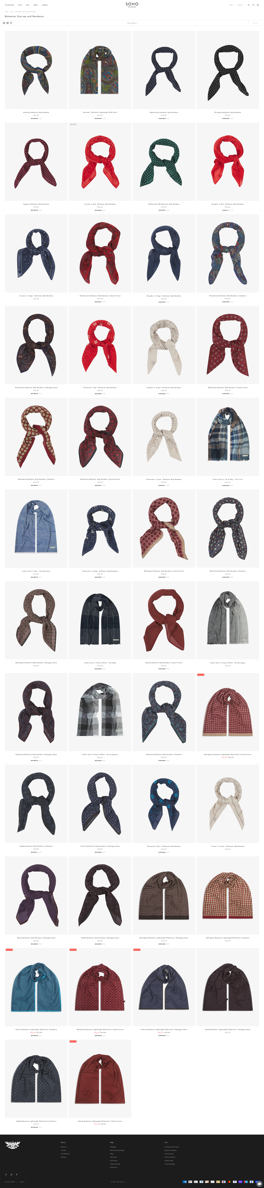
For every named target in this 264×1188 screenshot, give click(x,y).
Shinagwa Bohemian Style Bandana (227, 112)
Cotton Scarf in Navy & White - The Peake (100, 663)
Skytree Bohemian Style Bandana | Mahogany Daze (36, 938)
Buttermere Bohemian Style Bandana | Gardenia (164, 754)
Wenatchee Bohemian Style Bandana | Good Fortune (228, 388)
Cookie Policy (169, 1160)
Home (6, 11)
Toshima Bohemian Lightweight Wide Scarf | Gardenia (36, 1029)
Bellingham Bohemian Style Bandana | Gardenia (36, 479)
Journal (63, 1150)
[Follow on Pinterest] (17, 1175)
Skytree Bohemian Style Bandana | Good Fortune (164, 663)
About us (64, 1147)
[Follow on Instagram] (11, 1175)
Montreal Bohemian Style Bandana (36, 112)
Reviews (63, 1157)
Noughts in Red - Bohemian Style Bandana (228, 204)
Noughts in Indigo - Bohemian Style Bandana (164, 296)
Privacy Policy (169, 1154)
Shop (11, 11)
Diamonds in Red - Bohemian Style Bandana (100, 388)
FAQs (111, 1154)
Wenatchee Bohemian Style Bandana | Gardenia (228, 571)
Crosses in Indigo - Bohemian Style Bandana (36, 296)
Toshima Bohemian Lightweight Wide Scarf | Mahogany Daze (164, 1029)
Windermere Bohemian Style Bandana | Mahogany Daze (36, 388)
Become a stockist (171, 1150)
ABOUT (35, 5)
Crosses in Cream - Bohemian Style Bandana (228, 846)
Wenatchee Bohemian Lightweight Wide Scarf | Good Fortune (100, 1029)
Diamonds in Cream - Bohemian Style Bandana (164, 479)
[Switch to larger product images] (4, 23)
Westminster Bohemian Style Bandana (164, 112)
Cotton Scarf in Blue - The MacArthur (36, 571)
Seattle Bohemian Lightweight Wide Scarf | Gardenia (36, 1121)
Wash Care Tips (115, 1164)
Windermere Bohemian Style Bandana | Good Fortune (100, 296)
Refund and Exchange (117, 1150)
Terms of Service (170, 1157)
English (240, 5)
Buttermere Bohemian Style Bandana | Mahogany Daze (36, 754)
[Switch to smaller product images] (7, 23)
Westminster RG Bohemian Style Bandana (163, 204)
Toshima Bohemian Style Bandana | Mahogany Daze (100, 846)
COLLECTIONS (9, 5)
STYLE (20, 5)
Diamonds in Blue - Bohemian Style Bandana (164, 846)
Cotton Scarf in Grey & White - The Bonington (227, 663)
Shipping (113, 1147)
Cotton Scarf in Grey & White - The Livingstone (100, 754)
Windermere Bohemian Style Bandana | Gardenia (227, 296)
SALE (27, 5)
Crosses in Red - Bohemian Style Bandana (100, 204)
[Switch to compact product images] (11, 23)
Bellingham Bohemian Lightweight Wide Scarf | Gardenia (227, 938)
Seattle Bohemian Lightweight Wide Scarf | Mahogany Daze (227, 1029)
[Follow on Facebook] (6, 1175)
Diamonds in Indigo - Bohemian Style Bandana (100, 571)
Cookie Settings (170, 1164)
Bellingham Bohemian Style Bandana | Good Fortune (164, 571)
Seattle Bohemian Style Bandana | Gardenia (36, 846)
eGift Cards (113, 1160)
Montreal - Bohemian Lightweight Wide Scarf (100, 112)
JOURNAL (45, 5)
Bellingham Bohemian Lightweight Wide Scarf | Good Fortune (227, 754)
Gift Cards (113, 1157)
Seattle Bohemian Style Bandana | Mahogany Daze (100, 938)
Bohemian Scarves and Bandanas (25, 11)
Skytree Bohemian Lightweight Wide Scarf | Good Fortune (100, 1121)
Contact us (113, 1167)
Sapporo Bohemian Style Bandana (36, 204)
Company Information (172, 1147)
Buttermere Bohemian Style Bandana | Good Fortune (100, 479)
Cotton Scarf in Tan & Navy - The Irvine (228, 479)
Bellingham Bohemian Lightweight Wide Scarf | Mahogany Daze (164, 938)
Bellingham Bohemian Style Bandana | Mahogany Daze (36, 663)
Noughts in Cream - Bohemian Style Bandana (164, 388)
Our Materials (65, 1154)
